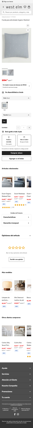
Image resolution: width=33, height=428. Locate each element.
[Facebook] (14, 414)
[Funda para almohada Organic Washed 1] (5, 72)
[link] (7, 190)
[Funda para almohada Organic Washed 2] (11, 72)
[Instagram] (18, 414)
